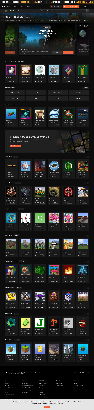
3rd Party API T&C (26, 392)
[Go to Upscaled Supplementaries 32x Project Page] (11, 221)
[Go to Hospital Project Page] (25, 247)
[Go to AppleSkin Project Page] (82, 326)
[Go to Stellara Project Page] (25, 117)
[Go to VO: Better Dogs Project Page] (25, 169)
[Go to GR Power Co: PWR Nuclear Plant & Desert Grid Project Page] (82, 247)
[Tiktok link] (78, 373)
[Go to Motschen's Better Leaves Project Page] (40, 273)
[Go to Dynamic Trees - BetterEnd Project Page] (40, 169)
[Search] (87, 10)
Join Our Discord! (43, 383)
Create (21, 6)
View (57, 52)
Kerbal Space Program (9, 394)
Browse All (18, 10)
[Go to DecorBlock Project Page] (68, 73)
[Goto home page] (6, 6)
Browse (14, 6)
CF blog (40, 387)
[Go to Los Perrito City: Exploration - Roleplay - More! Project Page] (68, 352)
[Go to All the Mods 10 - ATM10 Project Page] (11, 299)
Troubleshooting (59, 385)
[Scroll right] (88, 157)
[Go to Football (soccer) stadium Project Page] (11, 247)
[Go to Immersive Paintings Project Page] (25, 73)
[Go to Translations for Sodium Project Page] (40, 221)
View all (15, 156)
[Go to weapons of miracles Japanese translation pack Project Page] (25, 221)
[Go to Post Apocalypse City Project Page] (40, 247)
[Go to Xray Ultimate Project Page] (82, 273)
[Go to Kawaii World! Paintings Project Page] (54, 221)
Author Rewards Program (27, 387)
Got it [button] (47, 406)
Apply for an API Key (26, 390)
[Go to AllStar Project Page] (54, 195)
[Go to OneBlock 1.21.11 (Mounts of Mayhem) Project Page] (25, 352)
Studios (28, 6)
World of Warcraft (9, 387)
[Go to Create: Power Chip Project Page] (54, 169)
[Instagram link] (75, 373)
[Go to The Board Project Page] (11, 169)
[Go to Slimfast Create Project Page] (11, 195)
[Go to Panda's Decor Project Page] (54, 73)
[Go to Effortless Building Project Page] (40, 73)
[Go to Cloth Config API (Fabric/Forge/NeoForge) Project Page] (25, 326)
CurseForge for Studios (78, 385)
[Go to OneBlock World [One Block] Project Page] (82, 352)
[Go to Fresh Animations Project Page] (11, 273)
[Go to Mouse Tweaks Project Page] (68, 326)
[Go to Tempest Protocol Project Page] (54, 117)
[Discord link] (83, 373)
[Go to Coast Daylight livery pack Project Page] (82, 221)
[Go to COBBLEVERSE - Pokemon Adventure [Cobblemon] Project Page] (68, 299)
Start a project (25, 383)
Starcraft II (7, 392)
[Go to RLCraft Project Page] (82, 299)
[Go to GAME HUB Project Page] (54, 247)
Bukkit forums (42, 394)
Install (68, 52)
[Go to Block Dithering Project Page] (68, 169)
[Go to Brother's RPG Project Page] (25, 195)
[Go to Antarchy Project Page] (11, 117)
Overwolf (75, 383)
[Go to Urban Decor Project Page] (11, 73)
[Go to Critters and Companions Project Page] (40, 117)
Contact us (58, 387)
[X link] (85, 373)
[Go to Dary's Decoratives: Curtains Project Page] (82, 73)
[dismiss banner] (92, 2)
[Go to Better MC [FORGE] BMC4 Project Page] (40, 299)
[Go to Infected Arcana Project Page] (68, 195)
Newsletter (41, 390)
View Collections (15, 145)
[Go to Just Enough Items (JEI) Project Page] (40, 326)
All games (7, 383)
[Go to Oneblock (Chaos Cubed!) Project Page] (11, 352)
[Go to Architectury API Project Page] (54, 326)
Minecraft (7, 385)
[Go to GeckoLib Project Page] (11, 326)
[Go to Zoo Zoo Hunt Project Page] (68, 247)
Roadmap (41, 392)
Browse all (85, 87)
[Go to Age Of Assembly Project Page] (82, 195)
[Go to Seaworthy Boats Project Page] (82, 117)
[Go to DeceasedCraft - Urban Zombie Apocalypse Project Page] (25, 299)
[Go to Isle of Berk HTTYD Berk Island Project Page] (54, 352)
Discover (11, 10)
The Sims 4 (7, 390)
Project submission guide (27, 385)
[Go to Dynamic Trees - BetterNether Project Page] (82, 169)
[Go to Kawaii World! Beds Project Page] (68, 221)
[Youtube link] (80, 373)
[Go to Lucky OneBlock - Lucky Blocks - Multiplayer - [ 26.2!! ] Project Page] (40, 352)
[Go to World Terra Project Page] (40, 195)
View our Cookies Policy (57, 403)
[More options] (91, 6)
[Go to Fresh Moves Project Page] (25, 273)
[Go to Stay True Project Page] (54, 273)
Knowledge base (59, 383)
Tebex (75, 387)
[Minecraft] (6, 10)
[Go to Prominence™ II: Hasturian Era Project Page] (54, 299)
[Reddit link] (88, 373)
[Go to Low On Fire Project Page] (68, 273)
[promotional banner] (47, 2)
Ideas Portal (41, 385)
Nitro (75, 390)
